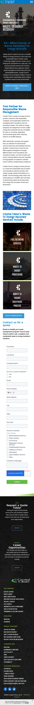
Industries (8, 616)
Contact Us (17, 528)
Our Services (9, 588)
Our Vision (7, 647)
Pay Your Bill (7, 669)
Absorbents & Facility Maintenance (13, 606)
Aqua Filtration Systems (10, 609)
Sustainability (8, 662)
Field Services (8, 604)
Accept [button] (27, 702)
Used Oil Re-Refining (9, 629)
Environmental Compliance (11, 650)
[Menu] (31, 2)
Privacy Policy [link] (17, 702)
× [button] (32, 701)
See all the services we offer (13, 316)
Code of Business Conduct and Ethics (14, 683)
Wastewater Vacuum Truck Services (14, 599)
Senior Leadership (9, 657)
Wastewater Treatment (10, 632)
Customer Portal (8, 671)
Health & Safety (8, 652)
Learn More (17, 568)
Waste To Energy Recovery (11, 634)
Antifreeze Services (9, 602)
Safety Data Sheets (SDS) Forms (12, 660)
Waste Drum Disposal (10, 597)
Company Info (9, 644)
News (5, 655)
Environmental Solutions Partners (13, 611)
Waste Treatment (11, 626)
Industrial (7, 619)
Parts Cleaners (8, 594)
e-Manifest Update (9, 674)
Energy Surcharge (9, 676)
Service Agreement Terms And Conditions (15, 681)
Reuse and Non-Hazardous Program (14, 679)
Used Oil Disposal (9, 592)
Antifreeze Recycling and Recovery (13, 639)
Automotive (7, 622)
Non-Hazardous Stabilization (12, 637)
